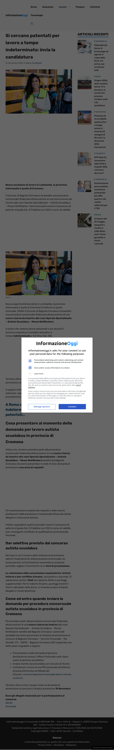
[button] (57, 374)
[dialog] (57, 375)
